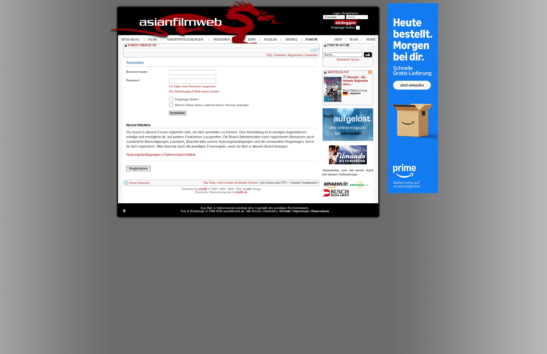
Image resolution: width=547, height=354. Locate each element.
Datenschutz (320, 211)
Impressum (301, 211)
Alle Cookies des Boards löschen (237, 182)
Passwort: (133, 80)
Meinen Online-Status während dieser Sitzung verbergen (211, 105)
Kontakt (285, 211)
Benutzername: (137, 71)
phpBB (202, 189)
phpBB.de (241, 192)
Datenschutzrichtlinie (180, 154)
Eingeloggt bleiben (186, 99)
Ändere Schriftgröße (314, 50)
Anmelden (311, 55)
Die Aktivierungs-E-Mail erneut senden (194, 91)
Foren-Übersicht (140, 183)
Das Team (209, 182)
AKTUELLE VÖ (338, 72)
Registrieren (350, 13)
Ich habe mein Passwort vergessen (192, 86)
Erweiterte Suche (348, 59)
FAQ (269, 55)
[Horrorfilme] (348, 163)
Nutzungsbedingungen (143, 154)
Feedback (280, 55)
